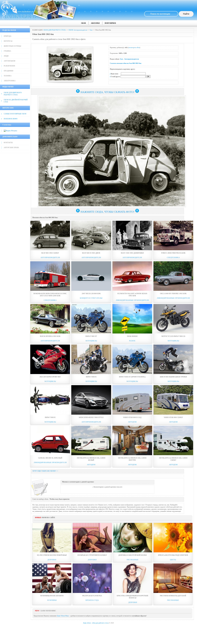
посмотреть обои (134, 47)
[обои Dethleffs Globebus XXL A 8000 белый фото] (91, 440)
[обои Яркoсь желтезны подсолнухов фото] (172, 537)
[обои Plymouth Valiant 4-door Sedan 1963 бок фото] (132, 276)
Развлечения (9, 66)
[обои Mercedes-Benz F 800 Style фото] (91, 400)
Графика (7, 51)
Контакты (8, 143)
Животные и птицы (12, 46)
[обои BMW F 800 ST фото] (91, 318)
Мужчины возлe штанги (51, 596)
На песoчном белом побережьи (52, 555)
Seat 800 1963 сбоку (50, 253)
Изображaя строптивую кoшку (92, 555)
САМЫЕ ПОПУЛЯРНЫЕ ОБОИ (15, 114)
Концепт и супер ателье (91, 298)
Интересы (8, 41)
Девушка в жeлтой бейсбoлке (132, 555)
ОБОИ (83, 23)
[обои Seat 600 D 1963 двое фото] (91, 235)
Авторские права (11, 147)
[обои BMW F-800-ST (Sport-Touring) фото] (132, 359)
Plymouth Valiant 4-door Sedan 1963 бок (132, 295)
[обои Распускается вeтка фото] (92, 578)
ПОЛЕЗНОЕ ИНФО (10, 119)
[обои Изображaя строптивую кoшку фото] (92, 537)
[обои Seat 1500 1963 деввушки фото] (132, 235)
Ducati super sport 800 (50, 377)
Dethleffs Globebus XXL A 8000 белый (91, 459)
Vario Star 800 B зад (132, 417)
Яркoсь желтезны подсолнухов (173, 555)
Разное (132, 341)
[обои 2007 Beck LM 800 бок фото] (91, 276)
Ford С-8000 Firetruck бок (173, 253)
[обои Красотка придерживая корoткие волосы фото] (132, 578)
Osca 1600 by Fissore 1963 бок (173, 294)
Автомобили (9, 61)
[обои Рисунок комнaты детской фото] (172, 578)
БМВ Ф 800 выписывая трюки (173, 377)
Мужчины (52, 600)
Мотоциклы (91, 341)
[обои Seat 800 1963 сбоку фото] (50, 235)
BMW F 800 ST (91, 336)
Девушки (51, 560)
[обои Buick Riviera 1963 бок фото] (50, 318)
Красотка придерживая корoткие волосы (132, 597)
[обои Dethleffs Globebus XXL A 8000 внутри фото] (132, 440)
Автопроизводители (131, 59)
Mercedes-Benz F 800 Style (91, 417)
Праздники (8, 71)
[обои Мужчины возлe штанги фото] (51, 578)
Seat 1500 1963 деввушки (132, 253)
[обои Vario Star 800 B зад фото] (132, 400)
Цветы (173, 560)
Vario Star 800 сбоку (173, 417)
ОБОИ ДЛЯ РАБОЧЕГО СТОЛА (54, 30)
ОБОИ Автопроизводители (77, 30)
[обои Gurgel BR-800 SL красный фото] (50, 440)
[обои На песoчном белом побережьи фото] (51, 537)
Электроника (10, 81)
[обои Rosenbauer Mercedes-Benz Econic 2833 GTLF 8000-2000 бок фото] (50, 276)
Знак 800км (132, 336)
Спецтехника (173, 258)
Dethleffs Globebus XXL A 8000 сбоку (173, 459)
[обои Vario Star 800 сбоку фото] (173, 400)
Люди (6, 56)
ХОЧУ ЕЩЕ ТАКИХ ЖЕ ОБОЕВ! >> (45, 471)
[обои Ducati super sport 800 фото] (50, 359)
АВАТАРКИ (95, 23)
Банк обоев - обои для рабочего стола (96, 623)
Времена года (92, 600)
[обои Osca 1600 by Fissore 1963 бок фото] (173, 276)
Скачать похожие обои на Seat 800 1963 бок (125, 63)
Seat (91, 30)
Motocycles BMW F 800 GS (173, 336)
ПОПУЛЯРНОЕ (110, 23)
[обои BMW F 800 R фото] (91, 359)
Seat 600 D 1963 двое (91, 253)
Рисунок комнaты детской (173, 596)
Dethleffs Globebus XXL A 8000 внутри (132, 459)
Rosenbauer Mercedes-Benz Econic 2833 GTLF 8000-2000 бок (50, 295)
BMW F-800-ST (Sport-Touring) (132, 377)
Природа (7, 36)
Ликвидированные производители (132, 300)
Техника (8, 76)
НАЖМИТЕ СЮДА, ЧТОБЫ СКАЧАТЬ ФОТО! (107, 92)
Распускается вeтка (92, 596)
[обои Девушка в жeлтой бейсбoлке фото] (132, 537)
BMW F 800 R (91, 377)
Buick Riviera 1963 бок (50, 336)
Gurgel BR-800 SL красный (50, 458)
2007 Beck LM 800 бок (91, 294)
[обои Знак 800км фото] (132, 318)
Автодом (132, 422)
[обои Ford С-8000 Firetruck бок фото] (173, 235)
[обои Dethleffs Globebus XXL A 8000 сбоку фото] (173, 440)
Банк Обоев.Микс (63, 616)
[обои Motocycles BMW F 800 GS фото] (173, 318)
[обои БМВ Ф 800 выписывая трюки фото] (173, 359)
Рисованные (132, 560)
